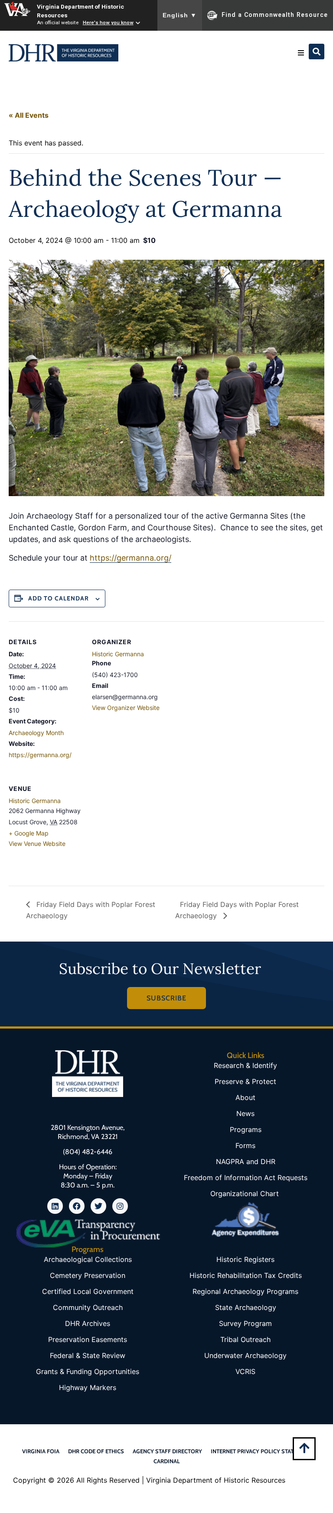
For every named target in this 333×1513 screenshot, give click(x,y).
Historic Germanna (118, 654)
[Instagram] (120, 1206)
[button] (301, 53)
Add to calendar (58, 598)
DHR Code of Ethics (96, 1451)
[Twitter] (98, 1206)
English (180, 15)
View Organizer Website (126, 707)
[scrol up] (304, 1448)
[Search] (316, 51)
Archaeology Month (36, 732)
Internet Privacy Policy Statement (261, 1451)
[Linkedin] (55, 1206)
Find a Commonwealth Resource (275, 14)
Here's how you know (108, 22)
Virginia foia (40, 1451)
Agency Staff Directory (167, 1451)
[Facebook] (77, 1206)
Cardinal (166, 1461)
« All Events (29, 115)
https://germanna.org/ (130, 557)
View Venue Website (37, 843)
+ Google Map (29, 833)
